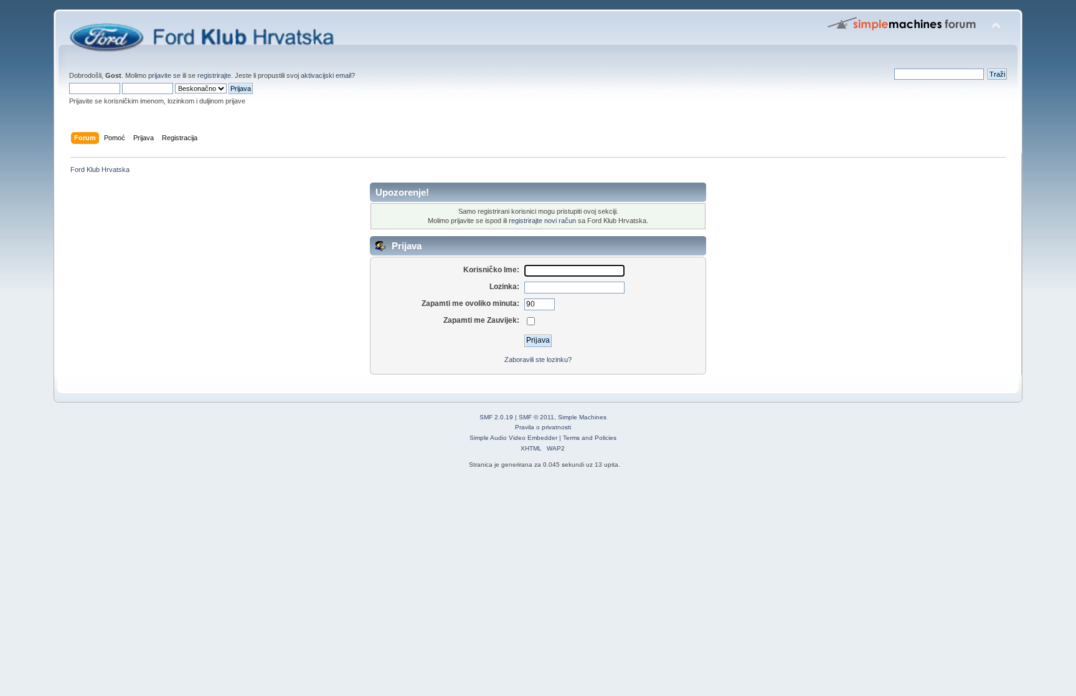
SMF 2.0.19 (496, 417)
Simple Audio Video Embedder (513, 437)
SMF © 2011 (536, 417)
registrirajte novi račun (542, 220)
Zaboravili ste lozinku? (538, 359)
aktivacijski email (326, 75)
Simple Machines (582, 417)
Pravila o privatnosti (543, 427)
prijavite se (164, 75)
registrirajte (214, 75)
